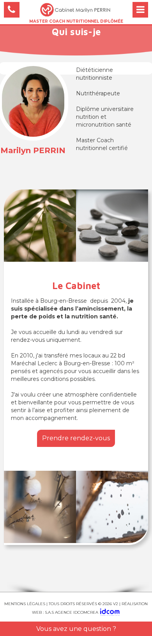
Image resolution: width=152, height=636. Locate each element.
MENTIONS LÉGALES (24, 603)
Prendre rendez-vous (76, 438)
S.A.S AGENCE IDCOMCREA (72, 612)
